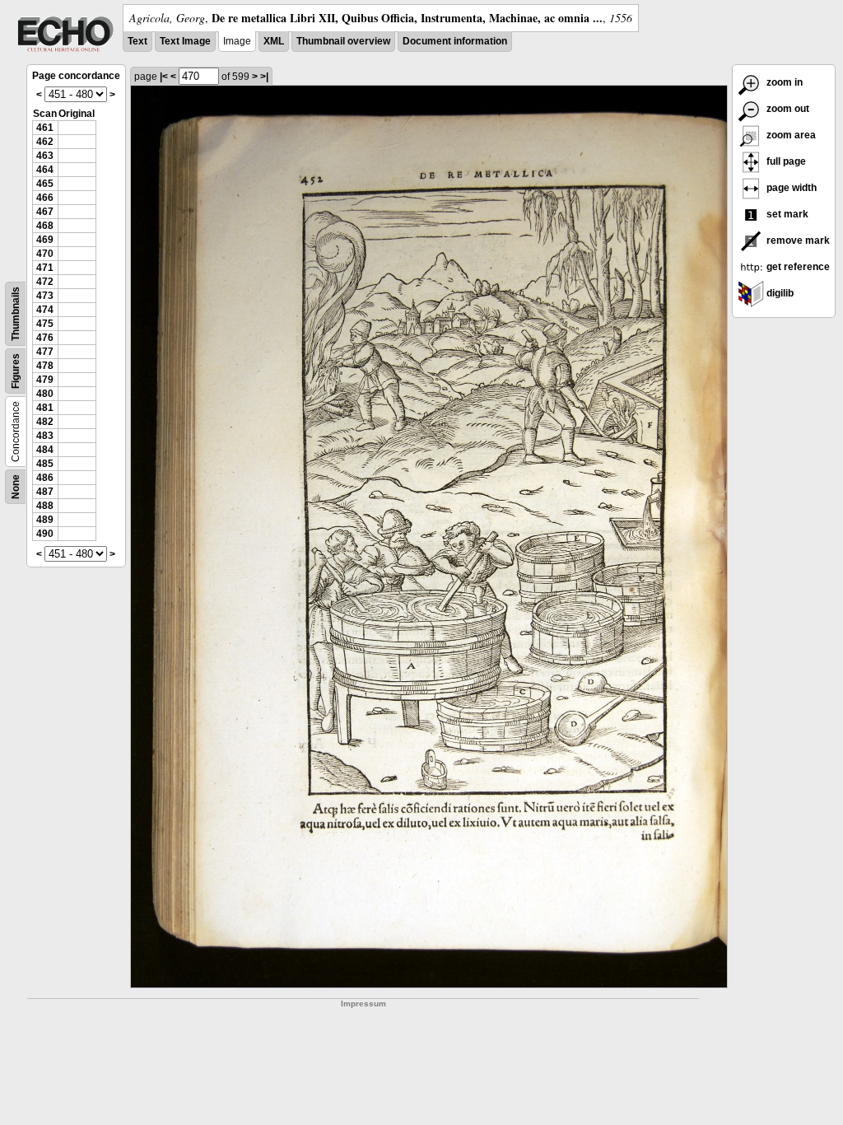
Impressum (363, 1003)
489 (45, 519)
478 (45, 365)
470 (45, 253)
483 (45, 435)
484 (45, 449)
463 (45, 155)
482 (45, 421)
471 (45, 267)
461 (45, 127)
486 (45, 477)
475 (45, 323)
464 (45, 169)
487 (45, 491)
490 (45, 533)
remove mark (797, 240)
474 (45, 309)
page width (790, 188)
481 (45, 407)
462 (45, 141)
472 (45, 281)
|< (164, 76)
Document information (455, 41)
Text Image (185, 41)
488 (45, 505)
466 (45, 197)
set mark (786, 214)
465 (45, 183)
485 (45, 463)
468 (45, 225)
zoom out (786, 108)
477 (45, 351)
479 (45, 379)
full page (785, 161)
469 (45, 239)
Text (137, 41)
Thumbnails (15, 314)
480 (45, 393)
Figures (15, 371)
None (15, 486)
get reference (797, 267)
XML (273, 41)
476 (45, 337)
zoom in (783, 82)
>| (264, 76)
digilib (779, 293)
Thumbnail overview (343, 41)
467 (45, 211)
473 (45, 295)
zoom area (790, 135)
